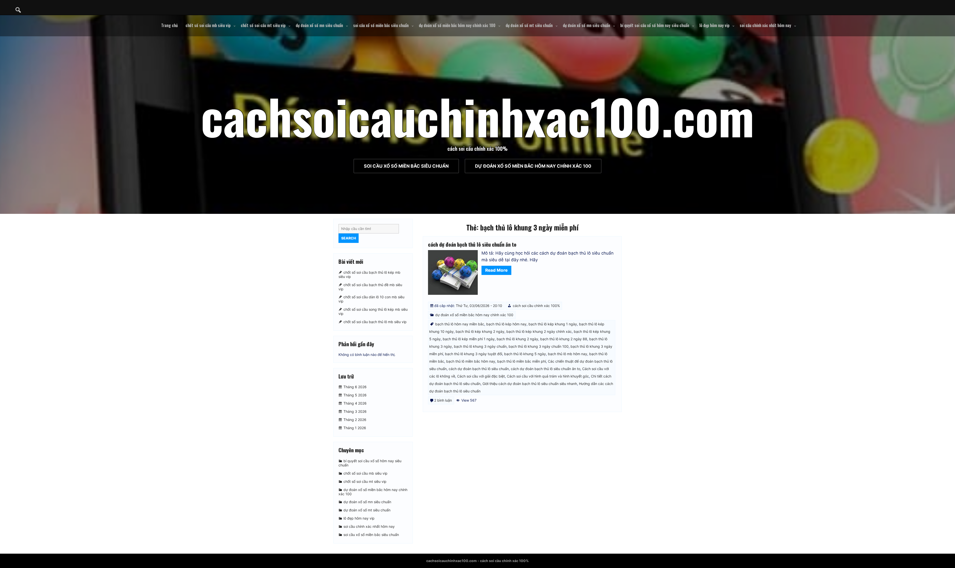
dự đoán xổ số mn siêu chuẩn (319, 25)
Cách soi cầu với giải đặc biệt (481, 376)
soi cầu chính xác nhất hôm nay (765, 25)
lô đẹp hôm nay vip (714, 25)
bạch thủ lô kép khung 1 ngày (552, 324)
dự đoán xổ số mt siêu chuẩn (529, 25)
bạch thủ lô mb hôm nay (567, 354)
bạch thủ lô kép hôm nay (506, 324)
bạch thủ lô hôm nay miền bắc (459, 324)
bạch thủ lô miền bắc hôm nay (470, 361)
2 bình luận (443, 400)
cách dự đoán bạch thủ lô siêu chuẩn (479, 369)
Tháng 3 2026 (355, 411)
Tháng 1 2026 (354, 428)
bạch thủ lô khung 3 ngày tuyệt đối (473, 354)
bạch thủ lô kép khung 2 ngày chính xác (539, 331)
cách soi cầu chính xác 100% (536, 305)
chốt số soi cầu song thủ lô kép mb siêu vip (373, 311)
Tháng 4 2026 (355, 403)
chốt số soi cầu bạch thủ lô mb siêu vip (375, 322)
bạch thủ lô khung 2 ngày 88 (563, 339)
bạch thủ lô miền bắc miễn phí (521, 361)
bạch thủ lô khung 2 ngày (517, 339)
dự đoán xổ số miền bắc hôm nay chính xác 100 (457, 25)
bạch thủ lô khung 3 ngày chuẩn (480, 346)
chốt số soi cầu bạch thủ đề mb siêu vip (370, 287)
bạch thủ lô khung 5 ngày (525, 354)
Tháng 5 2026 (355, 395)
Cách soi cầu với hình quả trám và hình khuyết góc (548, 376)
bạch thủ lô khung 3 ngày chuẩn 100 (539, 346)
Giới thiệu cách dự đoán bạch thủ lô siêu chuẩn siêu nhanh (529, 383)
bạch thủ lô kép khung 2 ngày (480, 331)
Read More (496, 270)
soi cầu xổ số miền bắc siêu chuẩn (381, 25)
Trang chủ (169, 25)
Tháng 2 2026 (354, 419)
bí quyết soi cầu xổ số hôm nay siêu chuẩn (654, 25)
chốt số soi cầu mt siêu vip (263, 25)
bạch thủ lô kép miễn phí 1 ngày (469, 339)
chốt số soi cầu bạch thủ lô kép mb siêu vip (369, 274)
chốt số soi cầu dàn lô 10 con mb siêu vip (371, 299)
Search (348, 238)
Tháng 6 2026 (355, 387)
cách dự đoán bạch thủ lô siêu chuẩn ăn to (472, 244)
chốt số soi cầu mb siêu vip (208, 25)
